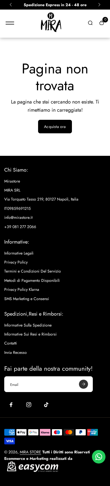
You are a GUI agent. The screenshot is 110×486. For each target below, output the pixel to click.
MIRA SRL (12, 190)
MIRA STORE (30, 452)
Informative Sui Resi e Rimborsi (30, 334)
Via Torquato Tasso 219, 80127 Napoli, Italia (41, 199)
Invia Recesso (15, 352)
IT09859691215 (17, 208)
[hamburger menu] (10, 23)
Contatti (10, 343)
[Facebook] (11, 405)
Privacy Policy (16, 262)
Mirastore (12, 181)
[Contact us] (98, 457)
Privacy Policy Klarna (21, 289)
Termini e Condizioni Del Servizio (32, 271)
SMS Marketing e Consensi (26, 299)
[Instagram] (29, 405)
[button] (10, 4)
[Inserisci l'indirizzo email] (83, 384)
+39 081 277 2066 (20, 227)
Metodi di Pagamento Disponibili (32, 280)
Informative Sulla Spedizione (28, 325)
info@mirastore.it (18, 217)
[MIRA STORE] (51, 23)
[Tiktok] (46, 405)
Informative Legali (19, 253)
